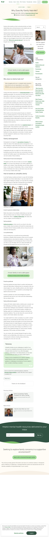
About (14, 2)
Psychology (38, 69)
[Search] (44, 27)
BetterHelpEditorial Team (31, 13)
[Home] (2, 2)
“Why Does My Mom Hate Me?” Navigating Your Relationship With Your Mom (39, 92)
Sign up (39, 435)
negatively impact (26, 125)
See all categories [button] (38, 78)
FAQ (21, 2)
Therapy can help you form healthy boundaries (18, 73)
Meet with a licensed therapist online (24, 457)
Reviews (24, 2)
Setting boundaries (8, 224)
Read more (7, 378)
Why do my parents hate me (15, 40)
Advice (18, 2)
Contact (34, 2)
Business (11, 2)
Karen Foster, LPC (30, 15)
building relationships (19, 216)
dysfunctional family (25, 92)
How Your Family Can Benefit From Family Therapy (39, 110)
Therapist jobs (29, 2)
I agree (31, 533)
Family (29, 7)
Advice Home (21, 7)
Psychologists (38, 73)
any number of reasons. (23, 142)
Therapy (37, 71)
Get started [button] (40, 52)
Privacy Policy (8, 527)
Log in (39, 2)
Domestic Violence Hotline (10, 372)
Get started (45, 2)
